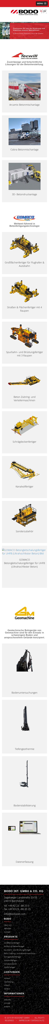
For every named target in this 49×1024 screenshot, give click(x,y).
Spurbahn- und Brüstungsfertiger (17, 950)
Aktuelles (7, 928)
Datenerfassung (24, 861)
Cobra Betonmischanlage (24, 149)
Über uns (7, 925)
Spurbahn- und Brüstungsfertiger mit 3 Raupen (24, 353)
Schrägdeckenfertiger (24, 441)
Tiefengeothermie (24, 749)
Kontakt (7, 932)
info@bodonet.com (15, 914)
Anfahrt (7, 1007)
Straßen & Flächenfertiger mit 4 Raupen (24, 309)
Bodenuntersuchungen (24, 692)
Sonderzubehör (24, 531)
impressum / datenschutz (31, 1020)
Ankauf (7, 985)
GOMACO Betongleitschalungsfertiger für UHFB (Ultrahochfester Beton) (24, 563)
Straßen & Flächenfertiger (14, 946)
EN (45, 11)
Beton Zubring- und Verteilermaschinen (25, 398)
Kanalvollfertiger (24, 486)
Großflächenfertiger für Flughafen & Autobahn (24, 264)
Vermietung (8, 982)
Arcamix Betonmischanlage (24, 104)
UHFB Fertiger (9, 967)
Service (7, 989)
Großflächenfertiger (12, 943)
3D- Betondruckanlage (24, 194)
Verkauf (7, 978)
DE (41, 11)
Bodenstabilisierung (25, 805)
